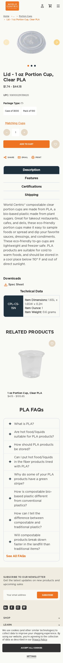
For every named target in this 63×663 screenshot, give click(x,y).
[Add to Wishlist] (55, 144)
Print (38, 157)
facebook (12, 607)
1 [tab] (28, 66)
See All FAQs (16, 556)
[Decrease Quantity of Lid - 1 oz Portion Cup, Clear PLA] (6, 132)
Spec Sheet (16, 284)
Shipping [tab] (31, 194)
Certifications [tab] (32, 186)
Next (57, 42)
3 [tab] (35, 66)
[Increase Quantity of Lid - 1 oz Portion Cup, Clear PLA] (24, 132)
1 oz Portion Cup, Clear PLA (25, 393)
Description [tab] (31, 170)
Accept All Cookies (31, 648)
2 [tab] (31, 66)
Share (11, 157)
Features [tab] (31, 178)
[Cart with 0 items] (50, 5)
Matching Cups (15, 123)
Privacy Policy (39, 639)
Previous (6, 42)
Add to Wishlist (52, 343)
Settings (31, 656)
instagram (18, 607)
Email (25, 157)
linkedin (5, 607)
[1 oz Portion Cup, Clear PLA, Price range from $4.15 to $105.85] (31, 364)
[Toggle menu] (56, 6)
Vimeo (24, 607)
